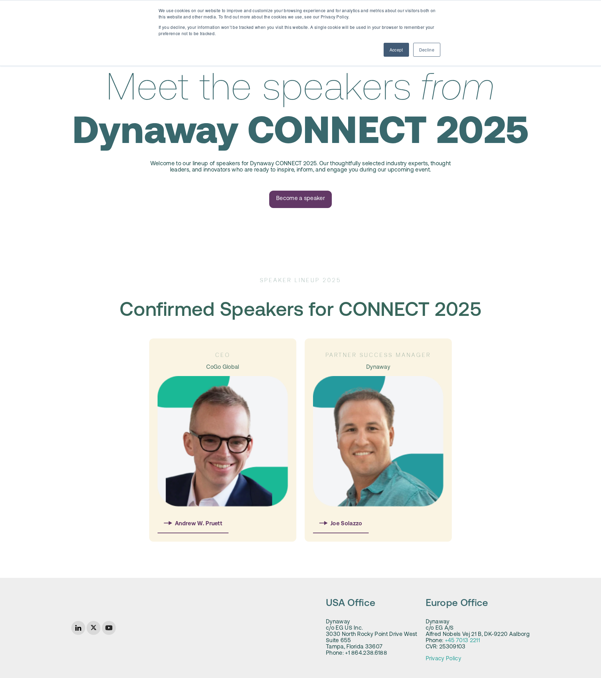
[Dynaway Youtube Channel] (109, 628)
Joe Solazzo (346, 524)
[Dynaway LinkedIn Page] (78, 628)
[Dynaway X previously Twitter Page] (94, 628)
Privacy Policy (443, 659)
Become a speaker (300, 198)
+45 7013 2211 (462, 641)
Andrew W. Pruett (198, 524)
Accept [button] (396, 50)
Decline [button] (426, 50)
